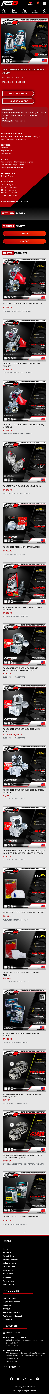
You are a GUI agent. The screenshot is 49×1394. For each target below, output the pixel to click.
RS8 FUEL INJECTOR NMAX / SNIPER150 (21, 1217)
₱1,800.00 (7, 674)
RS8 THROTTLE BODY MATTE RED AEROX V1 (23, 303)
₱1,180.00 (7, 1161)
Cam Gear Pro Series (19, 1164)
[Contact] (44, 10)
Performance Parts (11, 78)
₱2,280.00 (7, 796)
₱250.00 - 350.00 (10, 1343)
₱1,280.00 (7, 613)
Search (4, 12)
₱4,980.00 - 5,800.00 (12, 735)
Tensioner (24, 1347)
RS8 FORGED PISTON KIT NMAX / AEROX (21, 547)
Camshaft (7, 616)
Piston (22, 555)
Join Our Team (13, 12)
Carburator (8, 494)
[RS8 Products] (24, 10)
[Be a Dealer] (35, 10)
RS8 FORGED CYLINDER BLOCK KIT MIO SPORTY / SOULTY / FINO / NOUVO (20, 669)
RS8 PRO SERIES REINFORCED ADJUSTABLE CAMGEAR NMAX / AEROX (22, 1156)
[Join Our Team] (13, 10)
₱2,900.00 (7, 307)
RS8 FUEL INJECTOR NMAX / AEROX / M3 (21, 1277)
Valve (25, 78)
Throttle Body (26, 311)
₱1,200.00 (7, 490)
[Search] (3, 10)
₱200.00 (7, 916)
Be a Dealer (35, 12)
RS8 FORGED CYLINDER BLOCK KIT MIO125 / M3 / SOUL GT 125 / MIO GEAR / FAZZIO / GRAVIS (24, 852)
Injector (6, 1224)
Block (5, 677)
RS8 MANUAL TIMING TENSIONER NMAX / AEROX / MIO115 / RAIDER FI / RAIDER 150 (22, 1339)
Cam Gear (7, 1103)
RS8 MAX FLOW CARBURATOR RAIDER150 (22, 486)
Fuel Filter (7, 920)
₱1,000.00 (7, 1220)
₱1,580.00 (7, 1039)
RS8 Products (24, 12)
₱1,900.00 (7, 551)
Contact (45, 12)
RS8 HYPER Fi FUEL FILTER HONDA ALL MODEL (24, 912)
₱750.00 (6, 1100)
